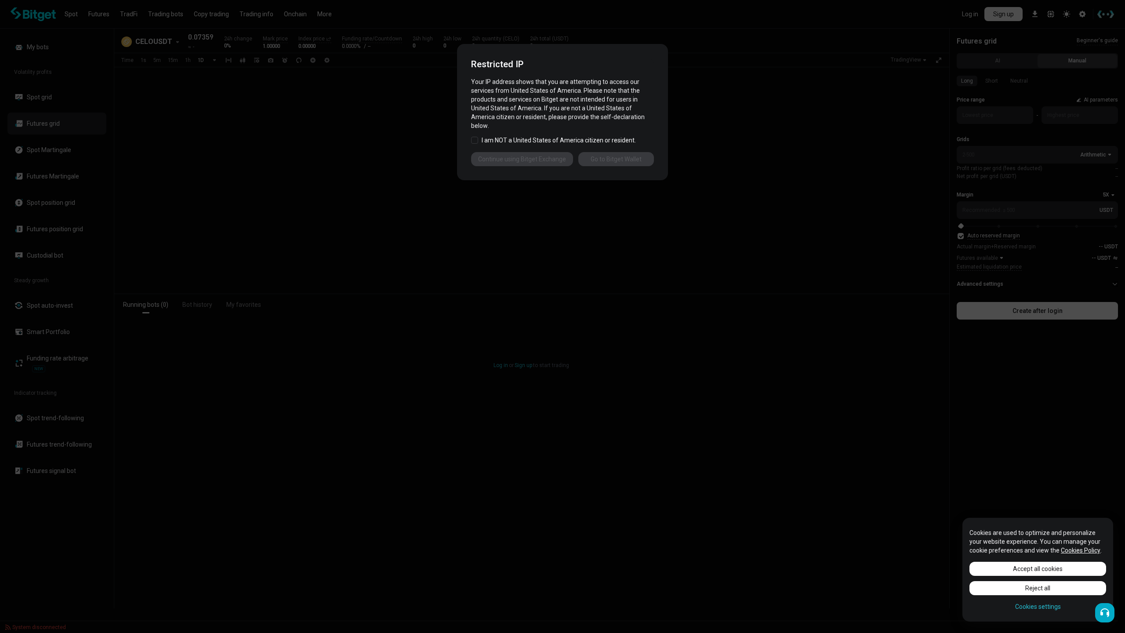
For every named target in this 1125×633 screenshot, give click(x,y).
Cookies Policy (1080, 550)
